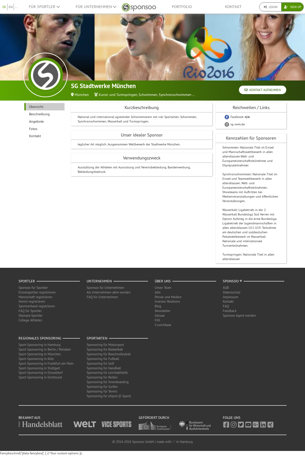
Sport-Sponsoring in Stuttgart (39, 368)
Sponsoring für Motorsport (105, 345)
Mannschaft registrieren (35, 297)
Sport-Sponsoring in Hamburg (40, 345)
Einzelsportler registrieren (37, 292)
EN (11, 7)
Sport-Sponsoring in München (40, 354)
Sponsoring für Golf (100, 363)
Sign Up (295, 7)
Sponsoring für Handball (104, 368)
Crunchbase (163, 325)
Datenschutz (231, 292)
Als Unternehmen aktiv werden (108, 292)
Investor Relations (167, 301)
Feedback (229, 311)
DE (4, 7)
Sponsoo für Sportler (33, 287)
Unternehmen (99, 281)
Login (272, 7)
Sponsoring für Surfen (102, 386)
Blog (158, 306)
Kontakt (233, 6)
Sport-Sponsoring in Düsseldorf (41, 372)
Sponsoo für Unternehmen (105, 287)
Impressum (230, 297)
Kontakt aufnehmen (264, 90)
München (82, 94)
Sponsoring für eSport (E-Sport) (109, 396)
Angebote (36, 121)
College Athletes (30, 320)
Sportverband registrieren (37, 306)
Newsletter (162, 311)
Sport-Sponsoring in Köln (36, 359)
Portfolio (182, 6)
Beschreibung (39, 114)
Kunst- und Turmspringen (118, 94)
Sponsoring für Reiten (102, 377)
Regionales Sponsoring (40, 338)
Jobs (158, 292)
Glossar (160, 315)
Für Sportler (42, 6)
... (16, 7)
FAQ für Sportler (30, 311)
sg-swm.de (237, 124)
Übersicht (36, 106)
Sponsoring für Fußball (103, 359)
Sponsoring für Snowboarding (108, 382)
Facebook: (240, 117)
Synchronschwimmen (175, 94)
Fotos (33, 128)
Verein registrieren (32, 301)
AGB (226, 287)
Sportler (27, 281)
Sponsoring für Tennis (102, 391)
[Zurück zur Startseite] (139, 6)
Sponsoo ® (232, 281)
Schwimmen (148, 94)
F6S (157, 320)
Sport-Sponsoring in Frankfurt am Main (46, 363)
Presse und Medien (168, 297)
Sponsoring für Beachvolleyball (109, 354)
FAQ (226, 306)
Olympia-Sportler (31, 315)
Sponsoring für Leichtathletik (107, 372)
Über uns (163, 281)
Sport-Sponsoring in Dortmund (40, 377)
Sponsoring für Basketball (105, 349)
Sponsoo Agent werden (239, 315)
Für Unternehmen (94, 6)
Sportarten (97, 338)
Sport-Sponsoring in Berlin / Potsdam (45, 349)
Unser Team (163, 287)
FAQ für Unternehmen (102, 297)
